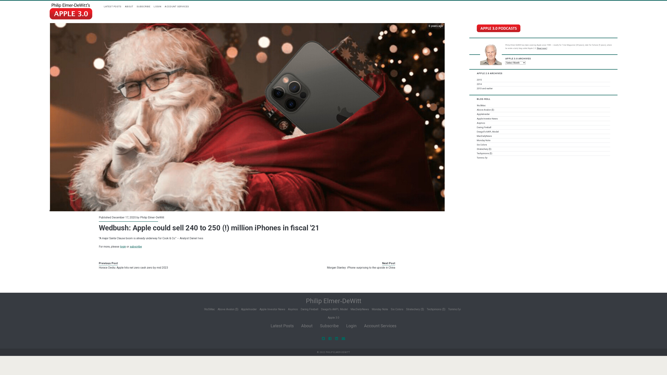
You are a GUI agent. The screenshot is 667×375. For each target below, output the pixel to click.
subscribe (136, 246)
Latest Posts (113, 6)
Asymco (481, 123)
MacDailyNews (484, 136)
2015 (479, 79)
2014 (479, 84)
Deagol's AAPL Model (488, 131)
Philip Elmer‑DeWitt (333, 301)
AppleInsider (483, 114)
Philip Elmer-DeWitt (152, 217)
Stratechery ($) (484, 149)
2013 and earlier (485, 88)
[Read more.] (542, 48)
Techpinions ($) (484, 153)
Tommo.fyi (482, 157)
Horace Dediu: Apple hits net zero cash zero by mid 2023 (133, 267)
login (123, 246)
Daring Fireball (484, 127)
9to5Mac (481, 105)
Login (157, 6)
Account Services (177, 6)
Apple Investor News (487, 118)
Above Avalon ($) (485, 110)
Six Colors (482, 144)
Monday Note (483, 140)
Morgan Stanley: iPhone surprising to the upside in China (361, 267)
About (129, 6)
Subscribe (143, 6)
